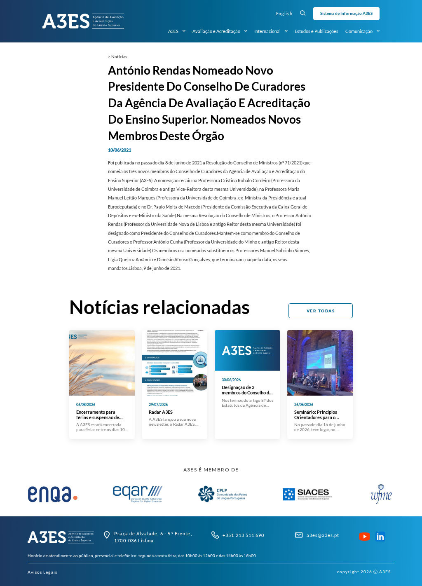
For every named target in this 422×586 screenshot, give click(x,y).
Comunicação (359, 31)
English (284, 13)
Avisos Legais (42, 572)
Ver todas (321, 310)
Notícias (119, 56)
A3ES (173, 31)
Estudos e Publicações (316, 31)
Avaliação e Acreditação (216, 31)
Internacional (267, 31)
